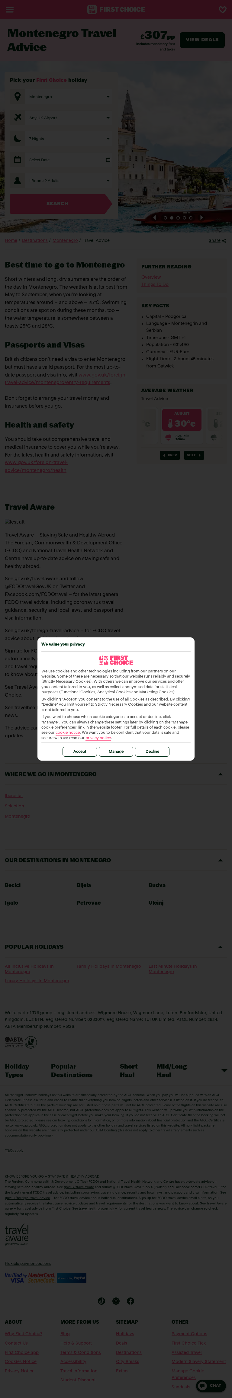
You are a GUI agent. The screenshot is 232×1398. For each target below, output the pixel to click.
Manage (116, 752)
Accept (79, 752)
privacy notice (98, 738)
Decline (152, 752)
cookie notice (68, 733)
